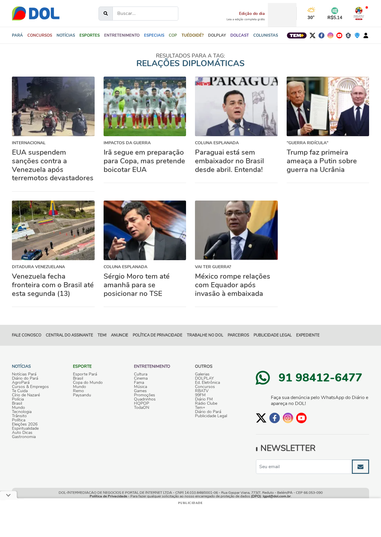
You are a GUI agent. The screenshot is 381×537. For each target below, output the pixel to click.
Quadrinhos (145, 399)
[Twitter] (313, 35)
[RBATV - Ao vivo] (359, 13)
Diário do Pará (25, 378)
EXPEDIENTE (308, 335)
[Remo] (348, 35)
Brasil (17, 403)
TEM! (102, 335)
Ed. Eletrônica (207, 383)
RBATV (202, 391)
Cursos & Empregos (30, 387)
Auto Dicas (22, 433)
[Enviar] (360, 467)
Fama (139, 383)
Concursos (205, 387)
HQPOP (141, 403)
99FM (200, 395)
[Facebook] (321, 35)
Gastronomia (24, 437)
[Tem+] (297, 35)
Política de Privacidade (108, 496)
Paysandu (82, 395)
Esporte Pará (85, 374)
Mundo (18, 408)
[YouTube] (339, 35)
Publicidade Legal (273, 335)
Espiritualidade (25, 428)
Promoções (144, 395)
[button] (66, 35)
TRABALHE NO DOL (205, 335)
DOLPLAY (204, 378)
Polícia (18, 399)
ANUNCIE (119, 335)
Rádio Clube (206, 403)
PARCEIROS (238, 335)
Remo (78, 391)
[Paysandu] (357, 35)
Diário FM (204, 399)
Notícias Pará (24, 374)
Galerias (202, 374)
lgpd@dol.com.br (277, 496)
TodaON (141, 408)
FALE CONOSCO (26, 335)
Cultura (140, 374)
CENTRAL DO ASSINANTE (69, 335)
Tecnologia (22, 412)
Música (140, 387)
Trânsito (19, 416)
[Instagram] (330, 35)
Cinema (141, 378)
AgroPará (20, 383)
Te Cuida (20, 391)
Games (140, 391)
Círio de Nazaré (26, 395)
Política (18, 420)
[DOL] (36, 13)
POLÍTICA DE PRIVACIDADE (157, 335)
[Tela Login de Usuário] (365, 35)
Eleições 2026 (25, 424)
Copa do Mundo (88, 383)
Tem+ (200, 408)
